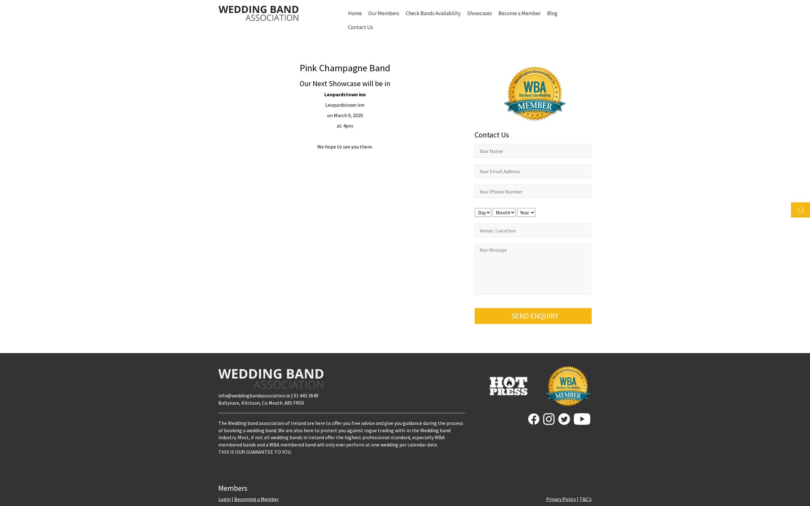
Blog (552, 13)
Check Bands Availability (433, 13)
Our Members (383, 13)
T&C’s (585, 499)
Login (224, 499)
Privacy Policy (561, 499)
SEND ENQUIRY (534, 316)
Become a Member (519, 13)
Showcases (479, 13)
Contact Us (360, 27)
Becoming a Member (256, 499)
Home (355, 13)
